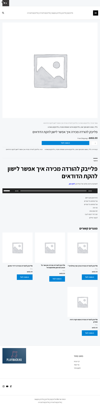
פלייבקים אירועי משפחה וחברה (70, 127)
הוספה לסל (65, 143)
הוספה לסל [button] (89, 277)
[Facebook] (11, 386)
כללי (96, 127)
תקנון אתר (77, 368)
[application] (50, 190)
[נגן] (94, 191)
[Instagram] (3, 386)
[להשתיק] (12, 191)
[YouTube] (7, 386)
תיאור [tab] (95, 160)
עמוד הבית (94, 123)
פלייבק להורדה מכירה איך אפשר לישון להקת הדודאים (22, 149)
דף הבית (77, 361)
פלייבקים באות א (84, 123)
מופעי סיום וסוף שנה (87, 127)
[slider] (7, 190)
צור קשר (76, 364)
